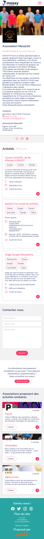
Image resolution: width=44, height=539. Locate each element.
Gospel (10, 165)
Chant (33, 212)
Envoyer (22, 353)
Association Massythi (27, 51)
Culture (13, 51)
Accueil (5, 51)
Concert (20, 165)
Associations (22, 520)
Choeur (10, 208)
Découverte (12, 259)
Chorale (32, 165)
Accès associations (22, 521)
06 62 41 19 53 (11, 116)
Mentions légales (22, 525)
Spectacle (11, 212)
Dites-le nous (22, 381)
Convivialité (11, 268)
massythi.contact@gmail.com (13, 118)
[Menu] (39, 3)
